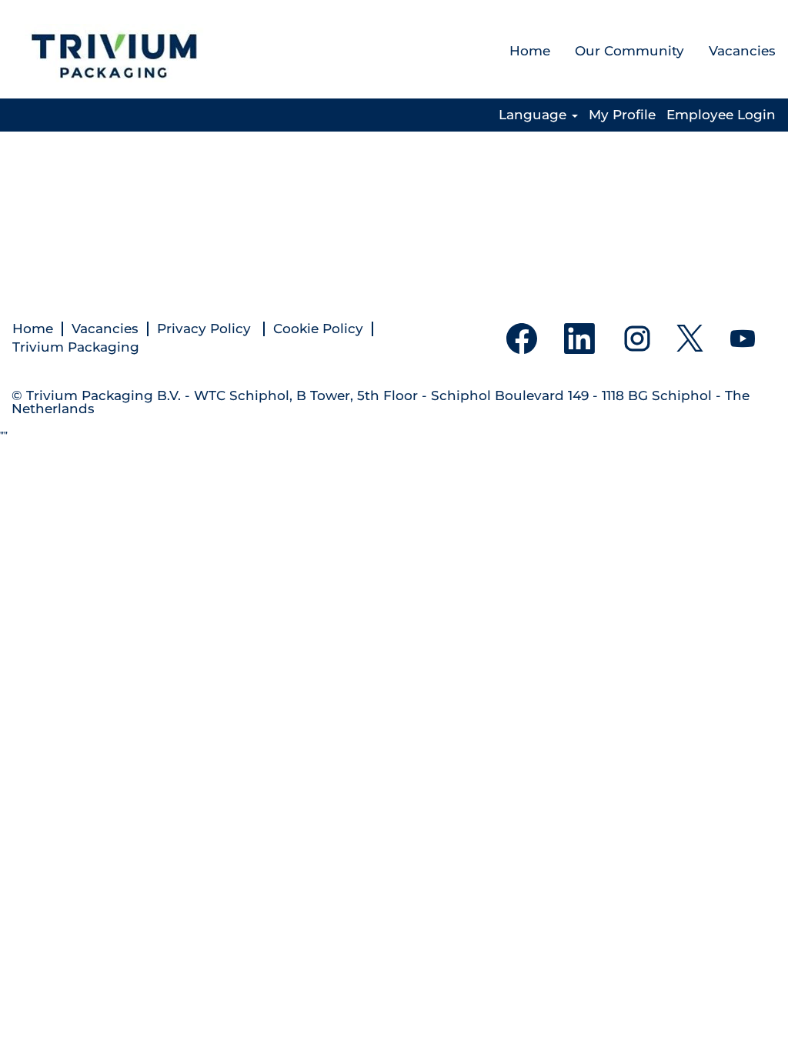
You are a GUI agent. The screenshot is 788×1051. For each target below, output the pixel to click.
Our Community (629, 50)
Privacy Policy (206, 329)
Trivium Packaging (75, 347)
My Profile (622, 115)
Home (529, 50)
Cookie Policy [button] (318, 329)
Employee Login (721, 115)
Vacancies (742, 50)
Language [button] (534, 115)
